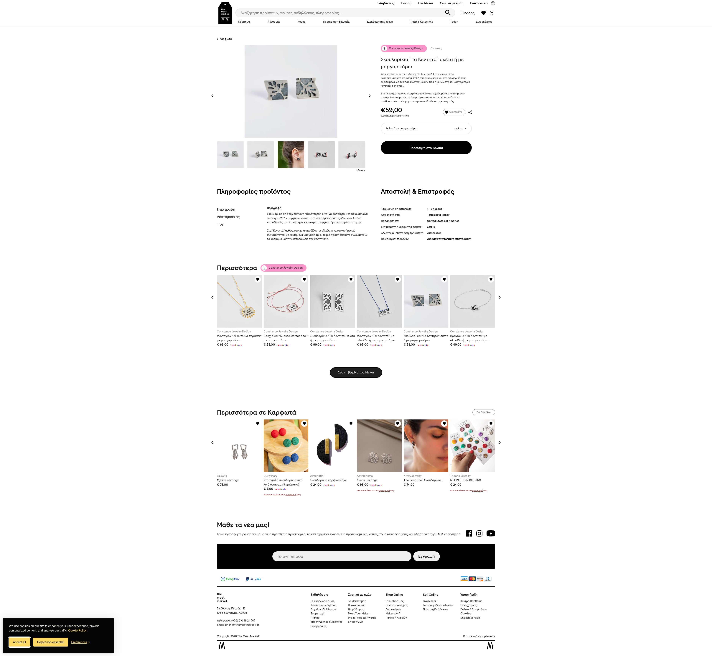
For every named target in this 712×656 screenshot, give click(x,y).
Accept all (19, 642)
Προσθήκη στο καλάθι (426, 148)
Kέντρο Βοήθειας (471, 601)
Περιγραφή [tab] (226, 209)
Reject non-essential (50, 642)
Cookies (465, 613)
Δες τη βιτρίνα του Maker (356, 372)
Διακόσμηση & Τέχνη (380, 22)
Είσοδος (468, 13)
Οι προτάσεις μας (396, 605)
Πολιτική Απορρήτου (473, 609)
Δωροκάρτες (484, 22)
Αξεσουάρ (274, 22)
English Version (470, 618)
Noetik (490, 636)
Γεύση (454, 22)
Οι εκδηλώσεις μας (322, 601)
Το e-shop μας (394, 601)
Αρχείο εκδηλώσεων (323, 609)
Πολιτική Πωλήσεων (435, 609)
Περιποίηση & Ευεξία (336, 22)
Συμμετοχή (317, 613)
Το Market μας (357, 601)
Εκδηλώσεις (385, 3)
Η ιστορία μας (356, 605)
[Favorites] (258, 279)
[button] (212, 297)
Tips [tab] (220, 224)
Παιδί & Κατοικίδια (422, 22)
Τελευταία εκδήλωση (324, 605)
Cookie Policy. (77, 630)
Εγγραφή (426, 556)
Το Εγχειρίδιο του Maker (438, 605)
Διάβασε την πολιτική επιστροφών (449, 239)
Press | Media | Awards (362, 618)
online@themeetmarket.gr (242, 625)
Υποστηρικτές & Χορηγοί (326, 622)
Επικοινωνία (479, 3)
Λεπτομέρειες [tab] (228, 216)
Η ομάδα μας (356, 609)
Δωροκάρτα (393, 609)
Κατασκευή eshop (474, 636)
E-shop (406, 3)
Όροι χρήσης (468, 605)
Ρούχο (302, 22)
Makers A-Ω (392, 613)
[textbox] (426, 127)
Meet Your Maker (359, 613)
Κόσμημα (244, 22)
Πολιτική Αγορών (396, 618)
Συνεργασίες (319, 626)
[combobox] (426, 128)
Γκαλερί (315, 618)
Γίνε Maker (425, 3)
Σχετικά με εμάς (452, 3)
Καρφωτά (225, 39)
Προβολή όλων (484, 412)
